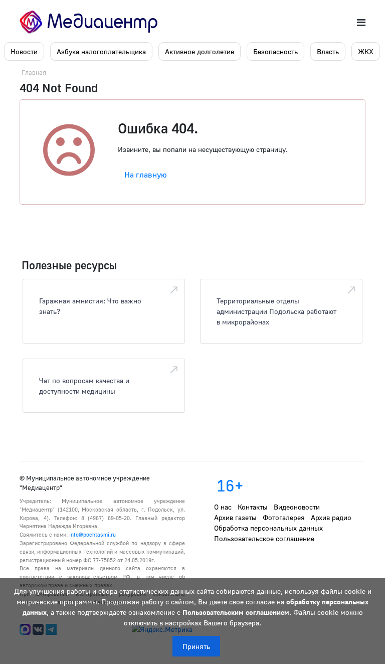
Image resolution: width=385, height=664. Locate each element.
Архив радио (331, 517)
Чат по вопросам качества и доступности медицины (84, 385)
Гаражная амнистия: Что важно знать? (90, 305)
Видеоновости (297, 507)
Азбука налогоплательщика (101, 51)
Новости (24, 51)
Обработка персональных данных (268, 528)
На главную (145, 175)
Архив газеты (235, 517)
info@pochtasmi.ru (92, 534)
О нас (223, 507)
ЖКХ (365, 51)
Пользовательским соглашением (235, 612)
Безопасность (275, 51)
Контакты (253, 507)
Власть (328, 51)
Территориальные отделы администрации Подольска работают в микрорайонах (276, 311)
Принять (196, 646)
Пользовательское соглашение (264, 538)
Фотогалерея (284, 517)
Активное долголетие (199, 51)
